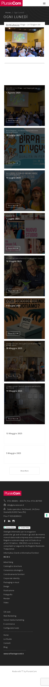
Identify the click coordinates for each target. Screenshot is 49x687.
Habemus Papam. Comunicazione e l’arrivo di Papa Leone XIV (23, 429)
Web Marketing (10, 616)
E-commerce (9, 624)
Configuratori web (11, 628)
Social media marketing (14, 620)
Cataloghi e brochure (13, 566)
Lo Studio (8, 639)
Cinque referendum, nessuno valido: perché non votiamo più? (22, 302)
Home (8, 12)
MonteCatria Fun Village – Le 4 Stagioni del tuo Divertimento (23, 25)
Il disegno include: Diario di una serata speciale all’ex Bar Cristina (23, 387)
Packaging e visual (11, 582)
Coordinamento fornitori (14, 574)
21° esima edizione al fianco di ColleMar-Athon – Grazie (24, 258)
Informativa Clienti (11, 553)
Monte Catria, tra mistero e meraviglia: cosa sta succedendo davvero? (21, 174)
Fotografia (8, 594)
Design (6, 586)
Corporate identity (12, 578)
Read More (38, 61)
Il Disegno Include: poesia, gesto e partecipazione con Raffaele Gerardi (23, 344)
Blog (5, 647)
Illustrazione (9, 590)
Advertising (8, 562)
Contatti (7, 643)
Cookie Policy (25, 527)
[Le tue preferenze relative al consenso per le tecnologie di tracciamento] (46, 515)
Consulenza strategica (13, 570)
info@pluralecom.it (15, 505)
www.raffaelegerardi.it (14, 653)
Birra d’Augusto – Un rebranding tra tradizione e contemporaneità (22, 131)
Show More (24, 471)
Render (7, 598)
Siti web (7, 612)
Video (6, 602)
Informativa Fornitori (30, 553)
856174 (23, 501)
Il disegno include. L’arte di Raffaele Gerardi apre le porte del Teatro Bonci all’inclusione (22, 449)
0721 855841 (12, 501)
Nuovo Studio (10, 216)
